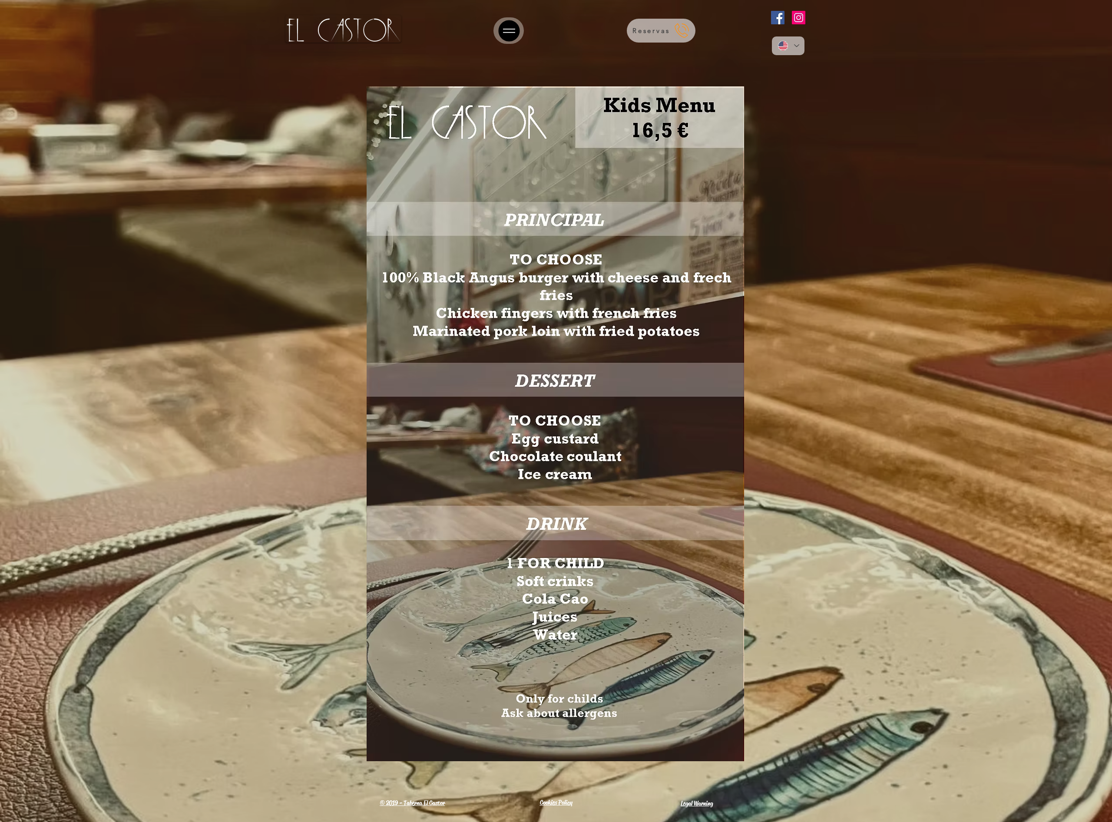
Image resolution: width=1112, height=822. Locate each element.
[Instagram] (798, 17)
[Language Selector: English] (788, 45)
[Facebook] (777, 17)
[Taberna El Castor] (508, 30)
